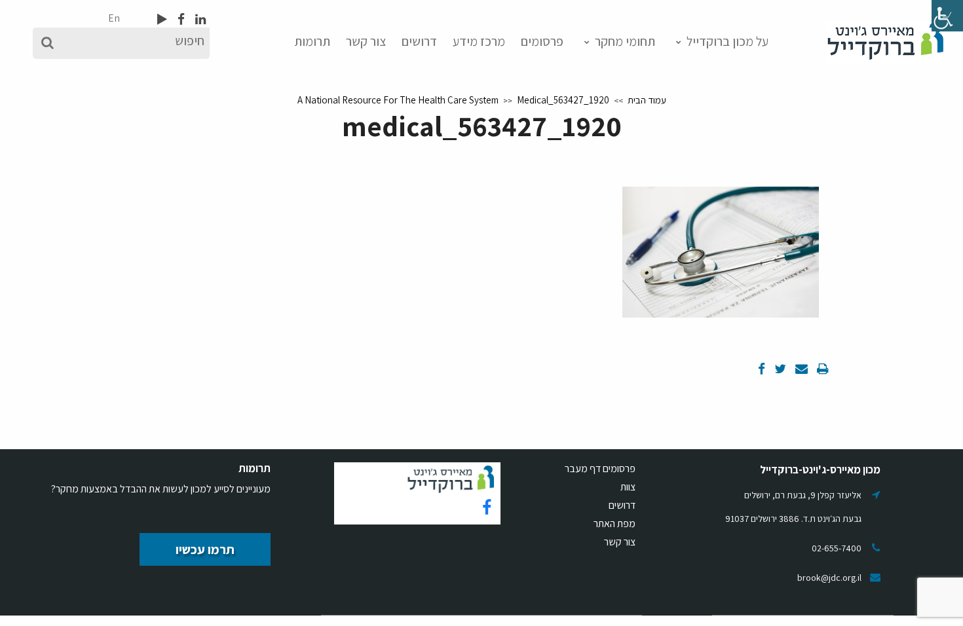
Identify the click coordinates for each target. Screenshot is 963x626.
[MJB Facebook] (180, 19)
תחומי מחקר (625, 41)
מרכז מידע (479, 41)
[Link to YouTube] (162, 19)
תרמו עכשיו (205, 549)
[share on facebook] (761, 369)
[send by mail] (800, 369)
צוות (627, 487)
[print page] (821, 369)
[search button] (47, 43)
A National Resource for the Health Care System (398, 100)
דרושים (419, 41)
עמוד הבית (647, 100)
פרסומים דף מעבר (600, 468)
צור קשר (366, 41)
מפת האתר (614, 523)
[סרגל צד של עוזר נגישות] (947, 15)
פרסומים (542, 41)
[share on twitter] (779, 369)
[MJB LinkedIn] (199, 19)
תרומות (312, 41)
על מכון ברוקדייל (727, 41)
